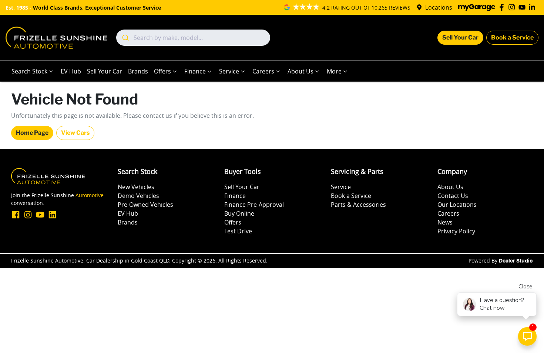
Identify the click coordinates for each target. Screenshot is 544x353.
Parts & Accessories (358, 205)
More (334, 71)
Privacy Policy (456, 231)
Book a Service (512, 37)
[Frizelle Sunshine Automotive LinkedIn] (533, 7)
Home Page (32, 132)
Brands (138, 71)
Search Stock (29, 71)
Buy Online (239, 213)
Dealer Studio (516, 261)
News (445, 222)
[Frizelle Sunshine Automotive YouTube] (523, 7)
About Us (300, 71)
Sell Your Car (460, 37)
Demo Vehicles (138, 196)
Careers (263, 71)
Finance (195, 71)
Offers (162, 71)
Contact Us (452, 196)
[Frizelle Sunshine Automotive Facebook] (503, 7)
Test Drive (238, 231)
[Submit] (125, 38)
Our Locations (457, 205)
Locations (438, 7)
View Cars (75, 132)
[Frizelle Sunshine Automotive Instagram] (513, 7)
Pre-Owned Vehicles (145, 205)
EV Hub (71, 71)
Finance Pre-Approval (254, 205)
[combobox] (193, 38)
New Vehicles (136, 187)
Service (229, 71)
